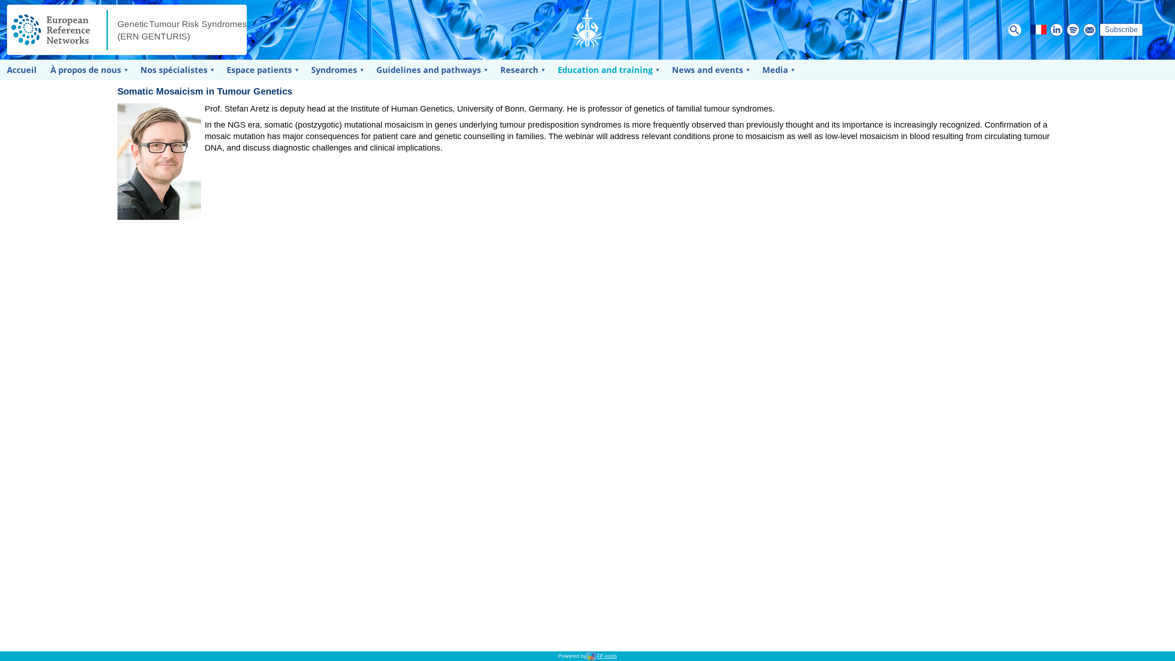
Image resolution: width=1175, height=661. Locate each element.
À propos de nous (85, 69)
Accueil (22, 69)
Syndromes (334, 69)
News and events (707, 69)
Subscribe (1121, 30)
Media (775, 69)
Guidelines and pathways (428, 69)
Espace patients (259, 69)
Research (519, 69)
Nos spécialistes (173, 69)
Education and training (605, 69)
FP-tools (607, 656)
